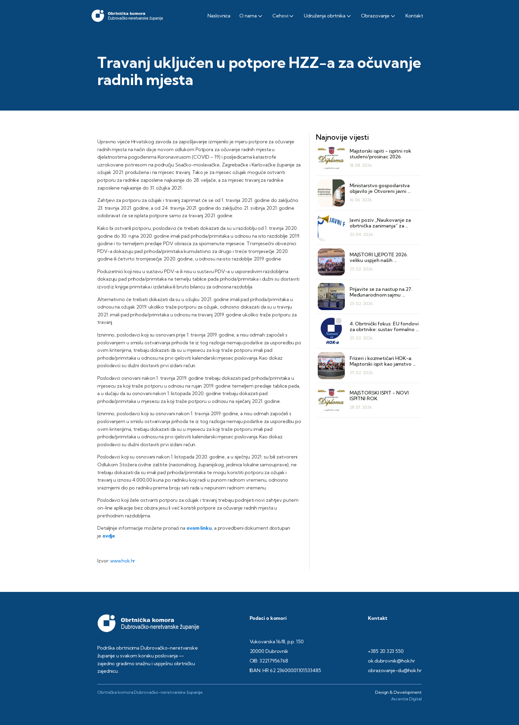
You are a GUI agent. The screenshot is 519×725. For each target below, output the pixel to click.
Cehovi (280, 16)
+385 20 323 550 (386, 651)
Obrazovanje (375, 16)
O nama (247, 16)
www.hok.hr (122, 561)
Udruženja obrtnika (324, 16)
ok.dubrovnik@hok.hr (391, 661)
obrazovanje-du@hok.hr (395, 670)
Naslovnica (219, 16)
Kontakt (414, 16)
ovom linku (199, 528)
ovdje (108, 536)
